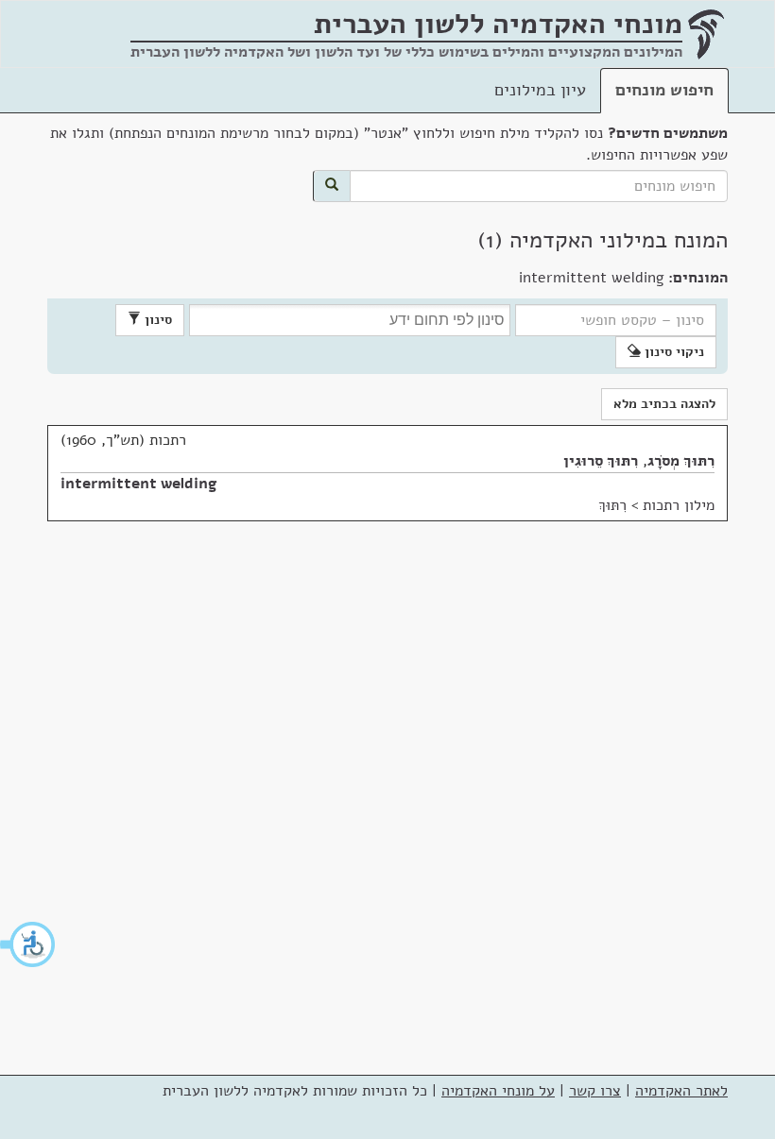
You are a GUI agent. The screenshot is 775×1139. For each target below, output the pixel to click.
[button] (28, 944)
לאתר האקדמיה (681, 1090)
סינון (156, 320)
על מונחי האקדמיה (498, 1090)
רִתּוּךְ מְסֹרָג (681, 460)
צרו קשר (595, 1090)
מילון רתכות (679, 505)
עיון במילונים (540, 89)
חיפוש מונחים (664, 89)
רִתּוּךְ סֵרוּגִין (600, 460)
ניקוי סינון (672, 352)
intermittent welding (138, 483)
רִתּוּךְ (612, 505)
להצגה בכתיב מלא (664, 404)
